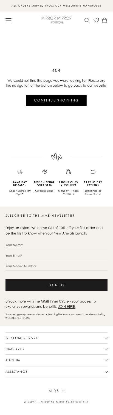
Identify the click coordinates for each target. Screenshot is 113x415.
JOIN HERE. (66, 306)
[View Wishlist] (96, 20)
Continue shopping (56, 100)
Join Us (56, 285)
